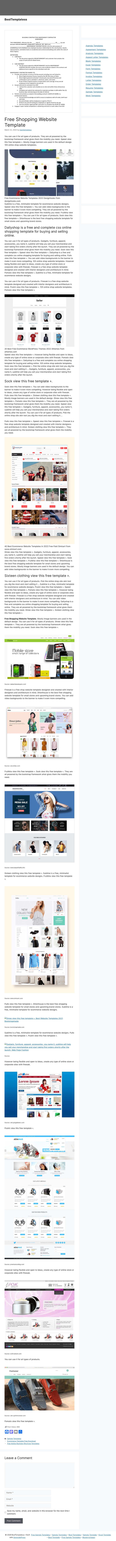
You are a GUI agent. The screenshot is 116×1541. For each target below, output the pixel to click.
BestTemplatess (16, 19)
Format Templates (94, 73)
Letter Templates (93, 80)
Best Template (54, 1537)
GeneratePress (19, 1537)
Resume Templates (94, 88)
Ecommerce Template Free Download (21, 1441)
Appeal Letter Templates (97, 57)
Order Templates (93, 84)
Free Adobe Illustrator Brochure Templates (23, 1444)
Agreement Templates (96, 49)
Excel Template (105, 1535)
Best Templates (75, 1535)
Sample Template (90, 1535)
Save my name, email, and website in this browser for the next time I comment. (38, 1512)
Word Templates (93, 96)
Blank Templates (93, 61)
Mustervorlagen (88, 1537)
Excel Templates (93, 65)
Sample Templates (14, 1439)
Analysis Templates (94, 53)
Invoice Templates (94, 76)
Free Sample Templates (40, 1535)
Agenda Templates (94, 46)
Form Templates (93, 69)
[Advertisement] (98, 162)
